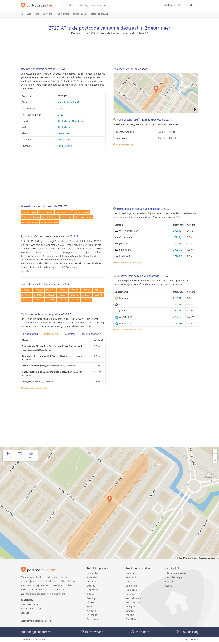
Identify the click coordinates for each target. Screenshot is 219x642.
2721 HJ (177, 243)
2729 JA (98, 290)
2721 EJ (177, 237)
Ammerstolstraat (81, 212)
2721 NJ (177, 297)
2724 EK (177, 256)
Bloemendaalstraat (30, 217)
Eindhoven (92, 589)
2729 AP (62, 295)
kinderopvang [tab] (30, 333)
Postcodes (188, 5)
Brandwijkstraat (29, 212)
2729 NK (74, 299)
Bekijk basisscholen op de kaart (35, 388)
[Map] (156, 93)
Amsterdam (93, 573)
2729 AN (86, 295)
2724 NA (177, 323)
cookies (194, 639)
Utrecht (91, 585)
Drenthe (130, 573)
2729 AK (62, 290)
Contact (25, 612)
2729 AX (38, 299)
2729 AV (26, 290)
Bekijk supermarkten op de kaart (128, 329)
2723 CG (177, 249)
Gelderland (132, 585)
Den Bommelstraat (49, 222)
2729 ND (38, 295)
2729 (60, 114)
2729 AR (86, 290)
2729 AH (26, 295)
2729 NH (50, 299)
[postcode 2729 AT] (39, 5)
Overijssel (131, 606)
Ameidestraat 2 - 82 (68, 102)
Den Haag (92, 581)
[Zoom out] (215, 455)
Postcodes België (173, 577)
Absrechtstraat (46, 212)
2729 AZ (50, 295)
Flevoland (131, 577)
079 (60, 108)
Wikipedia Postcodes (175, 573)
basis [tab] (51, 333)
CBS (27, 271)
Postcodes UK (171, 581)
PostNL (168, 585)
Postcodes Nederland (32, 604)
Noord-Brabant (134, 598)
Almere (90, 602)
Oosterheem (64, 127)
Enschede (92, 614)
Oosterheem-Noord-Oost (71, 120)
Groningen (92, 598)
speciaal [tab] (91, 333)
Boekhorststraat (63, 212)
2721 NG (177, 304)
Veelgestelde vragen (31, 608)
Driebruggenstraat (83, 217)
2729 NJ (98, 295)
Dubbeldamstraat (30, 222)
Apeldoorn (92, 619)
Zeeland (130, 614)
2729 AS (38, 290)
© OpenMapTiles (184, 557)
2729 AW (50, 290)
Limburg (130, 594)
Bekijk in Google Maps (124, 144)
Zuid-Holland (65, 145)
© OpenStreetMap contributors (205, 557)
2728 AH (177, 316)
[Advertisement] (109, 49)
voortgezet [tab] (70, 333)
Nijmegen (92, 610)
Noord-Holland (133, 602)
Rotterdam (92, 577)
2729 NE (74, 290)
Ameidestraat (124, 28)
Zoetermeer (64, 133)
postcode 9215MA (42, 620)
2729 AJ (26, 299)
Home (172, 5)
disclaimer (184, 639)
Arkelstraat (67, 217)
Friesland (130, 581)
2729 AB (62, 299)
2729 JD (177, 230)
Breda (90, 606)
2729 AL (74, 295)
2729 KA (86, 299)
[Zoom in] (215, 451)
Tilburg (90, 594)
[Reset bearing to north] (215, 460)
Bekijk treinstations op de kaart (128, 262)
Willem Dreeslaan (50, 217)
